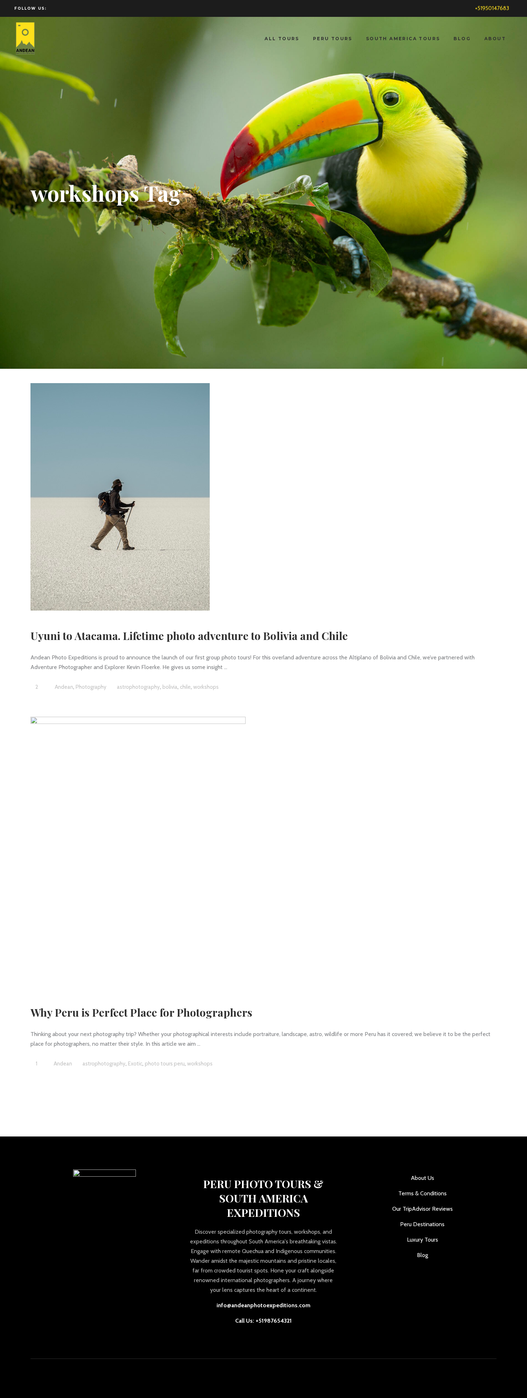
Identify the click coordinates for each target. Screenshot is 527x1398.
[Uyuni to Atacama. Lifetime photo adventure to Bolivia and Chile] (120, 497)
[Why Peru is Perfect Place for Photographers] (138, 852)
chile (185, 687)
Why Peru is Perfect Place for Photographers (141, 1012)
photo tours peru (165, 1063)
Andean (64, 687)
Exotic (135, 1063)
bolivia (169, 687)
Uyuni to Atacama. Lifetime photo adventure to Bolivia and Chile (189, 636)
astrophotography (138, 687)
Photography (91, 687)
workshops (206, 687)
